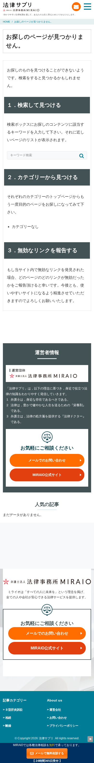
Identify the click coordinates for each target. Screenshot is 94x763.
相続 (8, 717)
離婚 (8, 725)
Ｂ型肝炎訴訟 (14, 709)
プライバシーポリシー (63, 725)
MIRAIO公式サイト (47, 475)
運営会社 (55, 709)
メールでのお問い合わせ (76, 6)
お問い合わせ (58, 717)
